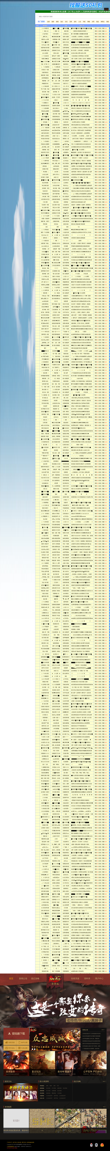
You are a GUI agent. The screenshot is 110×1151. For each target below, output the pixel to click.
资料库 (87, 978)
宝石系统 (59, 1093)
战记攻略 (35, 978)
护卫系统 (54, 1088)
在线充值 (75, 978)
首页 (11, 978)
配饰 (51, 1085)
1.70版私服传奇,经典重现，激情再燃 (90, 1048)
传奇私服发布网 (30, 1142)
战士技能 (59, 1090)
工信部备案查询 (10, 1146)
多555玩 (15, 1142)
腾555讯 (24, 1142)
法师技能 (54, 1090)
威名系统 (59, 1088)
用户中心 (99, 978)
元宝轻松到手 (49, 1095)
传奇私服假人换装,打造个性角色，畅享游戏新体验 (91, 1046)
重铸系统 (54, 1093)
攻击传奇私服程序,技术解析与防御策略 (91, 1036)
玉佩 (54, 1085)
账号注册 (24, 1042)
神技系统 (48, 1093)
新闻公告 (23, 978)
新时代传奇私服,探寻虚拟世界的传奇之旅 (91, 1044)
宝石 (58, 1085)
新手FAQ (56, 1095)
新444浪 (19, 1142)
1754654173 (9, 1142)
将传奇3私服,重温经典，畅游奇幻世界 (17, 1130)
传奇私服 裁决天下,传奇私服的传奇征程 (91, 1033)
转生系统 (48, 1088)
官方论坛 (11, 1048)
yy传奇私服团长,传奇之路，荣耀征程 (90, 1038)
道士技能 (48, 1090)
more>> (103, 1029)
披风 (47, 1085)
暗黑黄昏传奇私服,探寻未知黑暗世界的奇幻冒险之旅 (91, 1041)
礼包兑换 (24, 1048)
